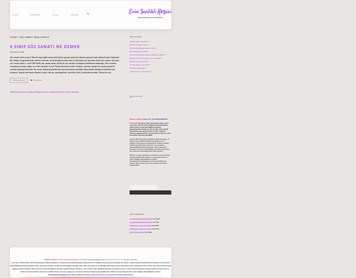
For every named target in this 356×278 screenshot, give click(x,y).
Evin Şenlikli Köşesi (150, 12)
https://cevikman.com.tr (61, 92)
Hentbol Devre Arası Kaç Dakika (140, 225)
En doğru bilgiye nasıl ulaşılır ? (140, 65)
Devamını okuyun (20, 80)
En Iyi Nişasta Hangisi (137, 232)
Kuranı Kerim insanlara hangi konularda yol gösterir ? (148, 55)
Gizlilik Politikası (35, 15)
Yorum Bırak (37, 80)
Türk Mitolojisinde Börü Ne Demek (141, 219)
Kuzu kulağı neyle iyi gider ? (139, 51)
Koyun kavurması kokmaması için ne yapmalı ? (146, 58)
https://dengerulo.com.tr (39, 92)
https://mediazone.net (19, 92)
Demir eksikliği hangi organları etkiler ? (143, 48)
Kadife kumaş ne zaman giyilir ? (140, 71)
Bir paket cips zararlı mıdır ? (139, 61)
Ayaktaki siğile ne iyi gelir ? (139, 41)
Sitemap (75, 92)
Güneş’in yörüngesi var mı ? (139, 45)
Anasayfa (15, 15)
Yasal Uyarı (55, 15)
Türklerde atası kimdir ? (138, 68)
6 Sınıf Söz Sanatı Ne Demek (45, 46)
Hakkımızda (74, 15)
